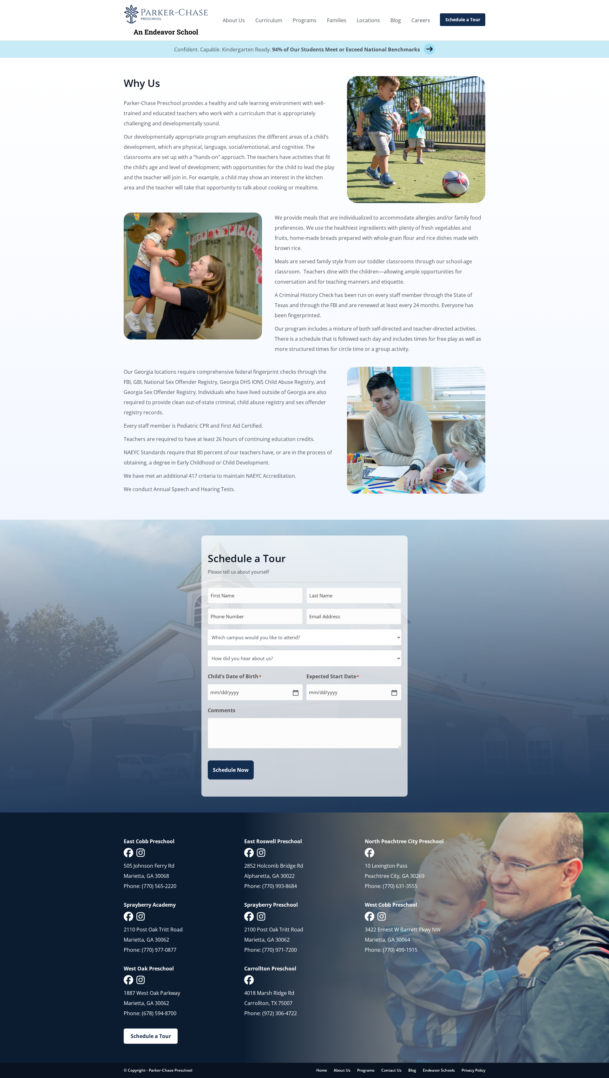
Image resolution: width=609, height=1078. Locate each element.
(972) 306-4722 (279, 1013)
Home (321, 1070)
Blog (395, 20)
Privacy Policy (473, 1070)
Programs (305, 20)
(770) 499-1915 (400, 949)
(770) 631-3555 (400, 886)
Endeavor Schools (439, 1070)
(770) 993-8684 (279, 886)
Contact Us (391, 1070)
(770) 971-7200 (279, 949)
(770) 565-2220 (159, 886)
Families (336, 20)
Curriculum (268, 20)
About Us (234, 20)
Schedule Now (231, 769)
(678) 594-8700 (159, 1013)
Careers (420, 20)
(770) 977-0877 (159, 949)
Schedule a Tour (462, 19)
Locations (368, 20)
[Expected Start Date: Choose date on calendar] (393, 692)
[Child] (295, 692)
